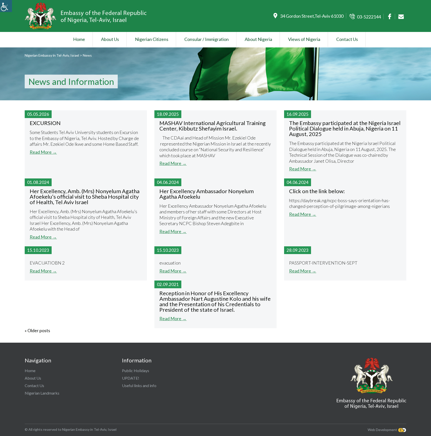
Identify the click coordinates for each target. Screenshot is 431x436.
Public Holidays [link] (135, 370)
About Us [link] (110, 39)
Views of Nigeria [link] (304, 39)
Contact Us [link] (347, 39)
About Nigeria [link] (258, 39)
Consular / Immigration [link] (206, 39)
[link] (6, 6)
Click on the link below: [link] (317, 191)
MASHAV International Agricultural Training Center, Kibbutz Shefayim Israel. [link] (212, 126)
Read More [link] (43, 152)
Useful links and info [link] (139, 385)
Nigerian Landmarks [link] (42, 393)
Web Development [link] (382, 429)
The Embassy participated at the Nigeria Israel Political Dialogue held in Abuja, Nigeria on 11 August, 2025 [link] (345, 128)
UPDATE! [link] (130, 378)
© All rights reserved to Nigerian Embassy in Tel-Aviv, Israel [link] (70, 429)
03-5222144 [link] (369, 16)
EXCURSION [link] (45, 123)
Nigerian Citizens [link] (151, 39)
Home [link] (79, 39)
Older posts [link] (37, 330)
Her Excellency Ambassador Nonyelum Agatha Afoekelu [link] (206, 194)
